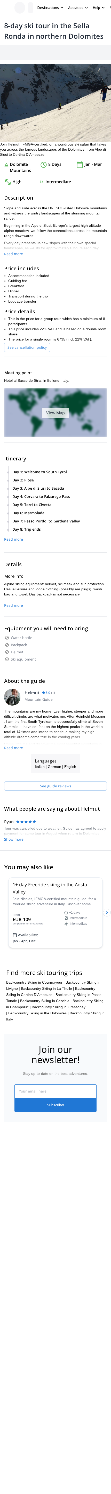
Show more (13, 839)
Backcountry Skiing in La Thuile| (47, 988)
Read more (13, 253)
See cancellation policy (27, 347)
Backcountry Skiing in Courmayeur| (35, 982)
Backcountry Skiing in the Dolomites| (38, 1013)
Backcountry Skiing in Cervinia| (46, 1001)
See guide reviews (55, 786)
